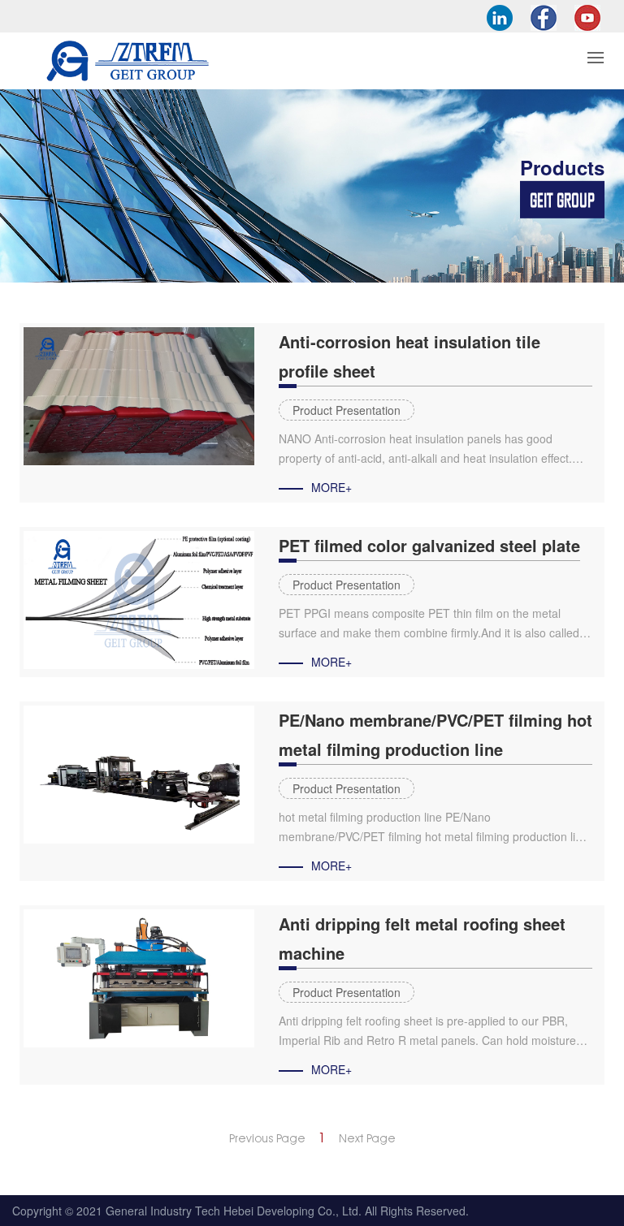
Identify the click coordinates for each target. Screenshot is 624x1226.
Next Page (367, 1138)
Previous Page (267, 1138)
